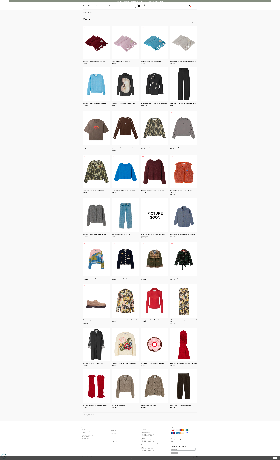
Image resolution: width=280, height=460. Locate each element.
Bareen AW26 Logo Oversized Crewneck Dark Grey (182, 147)
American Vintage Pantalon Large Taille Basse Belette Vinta (153, 235)
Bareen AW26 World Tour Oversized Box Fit (93, 147)
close (275, 458)
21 (192, 22)
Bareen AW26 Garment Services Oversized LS (94, 190)
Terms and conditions (116, 439)
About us (113, 430)
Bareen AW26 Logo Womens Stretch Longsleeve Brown (124, 147)
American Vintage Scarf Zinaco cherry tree (94, 61)
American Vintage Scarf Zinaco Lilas (121, 61)
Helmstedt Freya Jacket (176, 278)
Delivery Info (144, 1)
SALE (161, 1)
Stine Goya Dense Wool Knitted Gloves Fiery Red (95, 405)
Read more (160, 458)
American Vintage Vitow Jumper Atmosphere (94, 103)
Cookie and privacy (115, 442)
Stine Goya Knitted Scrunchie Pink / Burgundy (152, 363)
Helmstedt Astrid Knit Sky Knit (90, 278)
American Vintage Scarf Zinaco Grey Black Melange (183, 61)
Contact (113, 436)
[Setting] (194, 6)
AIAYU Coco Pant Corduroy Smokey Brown (180, 405)
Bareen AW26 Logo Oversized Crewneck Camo (152, 147)
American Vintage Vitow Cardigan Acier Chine (94, 234)
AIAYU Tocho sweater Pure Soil (119, 405)
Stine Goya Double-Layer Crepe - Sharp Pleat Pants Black (183, 104)
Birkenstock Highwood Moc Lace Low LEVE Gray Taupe (95, 320)
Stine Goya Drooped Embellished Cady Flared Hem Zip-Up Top (154, 104)
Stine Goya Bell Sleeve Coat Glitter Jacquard (94, 363)
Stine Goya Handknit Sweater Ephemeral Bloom (124, 363)
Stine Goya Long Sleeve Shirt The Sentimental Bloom (125, 320)
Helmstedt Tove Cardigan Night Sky (121, 278)
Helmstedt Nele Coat (146, 278)
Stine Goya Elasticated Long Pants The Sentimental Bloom (183, 320)
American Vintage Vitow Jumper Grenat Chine (152, 190)
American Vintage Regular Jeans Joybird (122, 234)
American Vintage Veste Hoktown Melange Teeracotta (181, 191)
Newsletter (114, 433)
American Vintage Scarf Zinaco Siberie (151, 61)
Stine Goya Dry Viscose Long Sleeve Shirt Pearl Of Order (124, 104)
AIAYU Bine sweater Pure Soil (148, 405)
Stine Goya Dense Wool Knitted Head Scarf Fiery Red (183, 363)
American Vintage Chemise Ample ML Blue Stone (182, 234)
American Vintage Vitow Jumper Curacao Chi (123, 190)
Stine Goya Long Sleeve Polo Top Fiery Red (152, 320)
